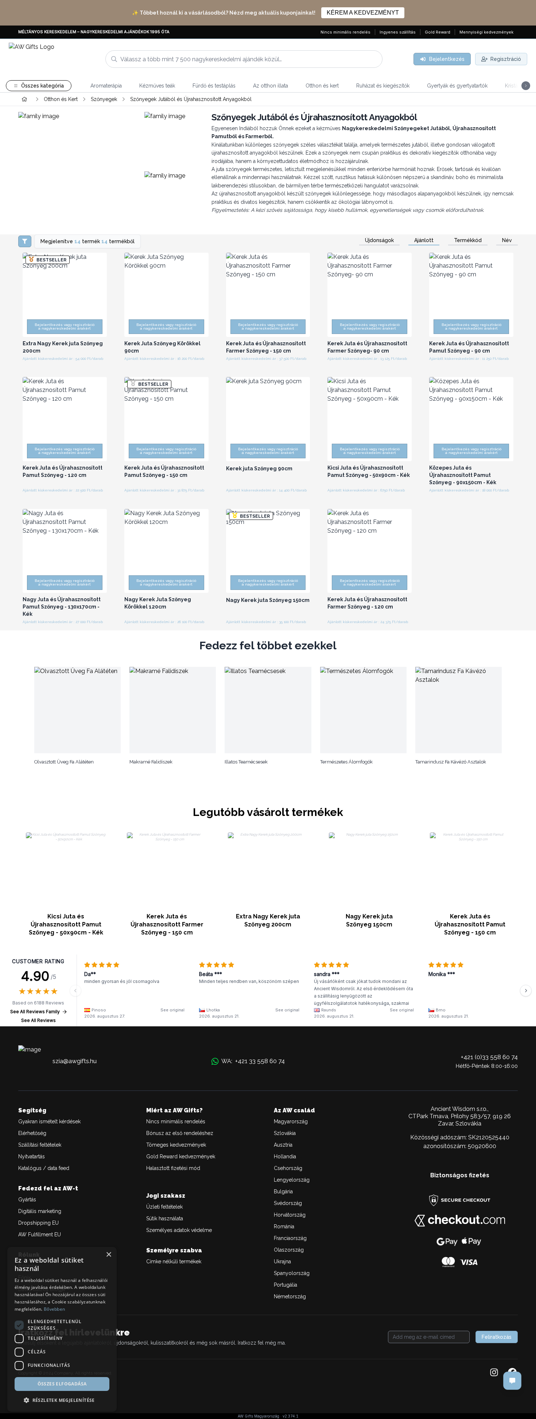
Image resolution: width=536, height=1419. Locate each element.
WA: (253, 1061)
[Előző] (75, 990)
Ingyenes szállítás (398, 32)
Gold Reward (437, 32)
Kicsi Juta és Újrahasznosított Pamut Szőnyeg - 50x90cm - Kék (66, 924)
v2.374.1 (290, 1416)
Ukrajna (282, 1261)
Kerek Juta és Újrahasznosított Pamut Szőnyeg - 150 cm (470, 924)
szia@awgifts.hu (75, 1061)
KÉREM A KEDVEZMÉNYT (363, 12)
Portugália (285, 1285)
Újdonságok (379, 240)
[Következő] (526, 990)
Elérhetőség (32, 1133)
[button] (62, 1400)
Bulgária (283, 1191)
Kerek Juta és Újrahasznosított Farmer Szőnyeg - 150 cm (167, 924)
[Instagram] (494, 1373)
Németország (290, 1296)
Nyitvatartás (31, 1156)
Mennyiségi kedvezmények (486, 32)
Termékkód (468, 240)
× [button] (108, 1254)
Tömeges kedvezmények (176, 1145)
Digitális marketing (39, 1211)
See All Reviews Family (35, 1011)
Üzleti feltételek (164, 1207)
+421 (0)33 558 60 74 (489, 1057)
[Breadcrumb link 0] (24, 99)
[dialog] (62, 1329)
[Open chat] (512, 1381)
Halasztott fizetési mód (173, 1168)
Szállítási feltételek (39, 1145)
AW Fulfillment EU (39, 1234)
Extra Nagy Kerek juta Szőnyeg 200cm (268, 920)
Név (507, 240)
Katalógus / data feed (43, 1168)
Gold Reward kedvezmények (180, 1156)
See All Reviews (38, 1020)
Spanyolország (292, 1273)
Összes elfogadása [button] (62, 1384)
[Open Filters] (24, 241)
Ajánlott (424, 240)
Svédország (288, 1203)
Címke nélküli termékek (173, 1261)
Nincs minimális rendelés (345, 32)
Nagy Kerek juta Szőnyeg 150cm (369, 920)
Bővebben (54, 1309)
